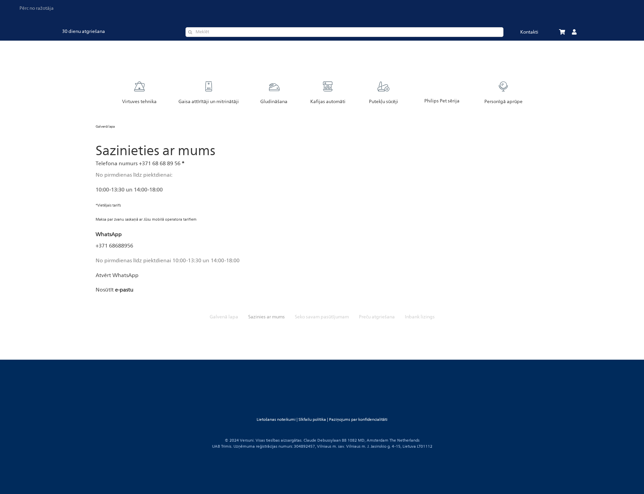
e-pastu (124, 289)
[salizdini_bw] (295, 331)
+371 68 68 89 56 (159, 163)
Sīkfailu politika (312, 419)
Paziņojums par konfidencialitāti (358, 419)
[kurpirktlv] (349, 331)
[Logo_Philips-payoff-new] (326, 49)
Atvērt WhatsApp (117, 275)
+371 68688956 (114, 245)
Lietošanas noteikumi (276, 419)
